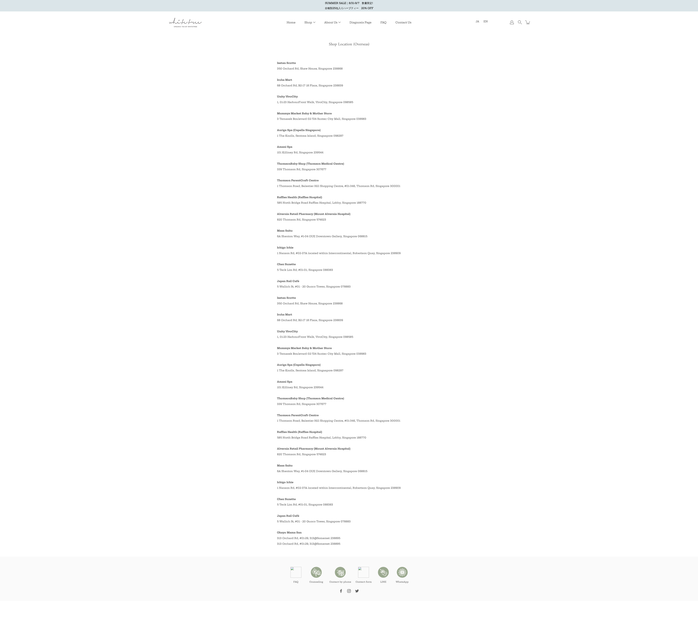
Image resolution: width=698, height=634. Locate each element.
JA (477, 21)
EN (486, 21)
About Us (330, 22)
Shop (308, 22)
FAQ (383, 22)
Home (291, 22)
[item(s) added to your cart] (528, 22)
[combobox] (349, 513)
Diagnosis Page (361, 22)
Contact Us (403, 22)
